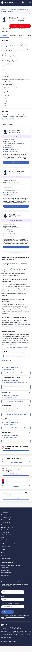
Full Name (4, 589)
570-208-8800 (9, 232)
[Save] (26, 14)
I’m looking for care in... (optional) (10, 603)
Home (3, 9)
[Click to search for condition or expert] (26, 2)
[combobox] (16, 88)
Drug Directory (5, 532)
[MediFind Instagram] (13, 628)
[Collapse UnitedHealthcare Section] (29, 96)
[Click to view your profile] (23, 2)
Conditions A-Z (5, 520)
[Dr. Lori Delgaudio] (5, 215)
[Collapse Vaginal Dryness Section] (29, 432)
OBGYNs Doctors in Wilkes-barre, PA (17, 9)
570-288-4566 (17, 270)
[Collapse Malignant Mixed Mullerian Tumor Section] (29, 377)
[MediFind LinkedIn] (21, 628)
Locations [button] (21, 35)
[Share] (29, 14)
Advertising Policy (6, 573)
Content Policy (5, 575)
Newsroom (4, 549)
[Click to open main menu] (30, 2)
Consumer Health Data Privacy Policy (11, 565)
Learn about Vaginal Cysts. (8, 424)
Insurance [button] (13, 35)
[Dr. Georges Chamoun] (5, 172)
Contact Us (4, 540)
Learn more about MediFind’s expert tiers (17, 347)
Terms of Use (5, 570)
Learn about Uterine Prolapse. (9, 411)
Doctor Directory (5, 522)
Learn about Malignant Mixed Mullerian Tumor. (14, 382)
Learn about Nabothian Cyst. (9, 398)
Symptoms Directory (7, 525)
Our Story (4, 515)
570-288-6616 (9, 147)
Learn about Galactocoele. (8, 369)
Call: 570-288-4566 (9, 119)
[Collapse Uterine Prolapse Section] (29, 405)
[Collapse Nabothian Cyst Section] (29, 392)
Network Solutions (6, 558)
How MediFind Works (7, 517)
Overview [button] (4, 35)
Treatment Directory (6, 530)
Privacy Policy (5, 568)
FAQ (2, 537)
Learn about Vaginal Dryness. (9, 437)
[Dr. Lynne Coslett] (5, 131)
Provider (3, 556)
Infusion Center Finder (7, 535)
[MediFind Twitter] (18, 628)
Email (2, 596)
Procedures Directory (7, 527)
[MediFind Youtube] (15, 628)
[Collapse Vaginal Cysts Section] (29, 419)
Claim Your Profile (6, 547)
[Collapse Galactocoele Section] (29, 364)
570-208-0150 (9, 188)
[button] (9, 139)
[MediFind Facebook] (10, 628)
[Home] (7, 2)
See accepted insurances (11, 151)
